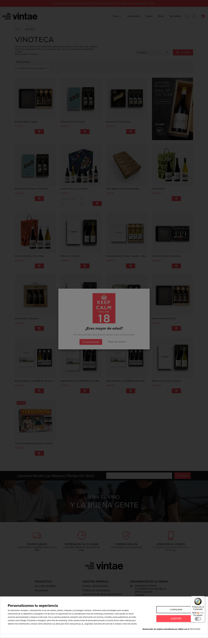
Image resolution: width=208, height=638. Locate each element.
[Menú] (203, 598)
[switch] (198, 619)
